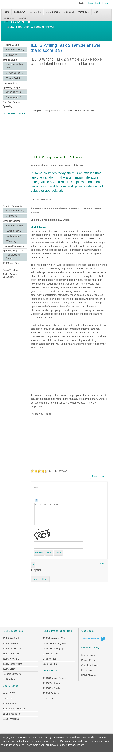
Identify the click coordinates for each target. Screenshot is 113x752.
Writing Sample (11, 60)
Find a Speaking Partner (14, 256)
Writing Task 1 (14, 231)
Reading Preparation (13, 206)
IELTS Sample (52, 12)
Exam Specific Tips (12, 714)
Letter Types (49, 698)
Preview (39, 552)
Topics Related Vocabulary (10, 275)
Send (49, 552)
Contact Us (9, 18)
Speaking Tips (50, 664)
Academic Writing (14, 225)
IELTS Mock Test (11, 263)
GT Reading (12, 55)
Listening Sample (11, 83)
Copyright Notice (89, 665)
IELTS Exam (35, 12)
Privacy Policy (88, 660)
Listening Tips (49, 659)
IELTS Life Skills (51, 693)
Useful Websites (11, 719)
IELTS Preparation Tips (54, 638)
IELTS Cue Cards (51, 688)
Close (45, 579)
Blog (96, 12)
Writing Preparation (12, 221)
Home (6, 12)
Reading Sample (11, 45)
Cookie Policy (88, 655)
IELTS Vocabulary (51, 683)
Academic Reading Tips (54, 643)
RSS (103, 564)
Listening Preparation (13, 246)
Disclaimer (86, 670)
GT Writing (11, 241)
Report (36, 579)
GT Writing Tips (50, 653)
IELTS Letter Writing (12, 664)
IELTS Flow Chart (11, 653)
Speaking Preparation (13, 250)
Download (69, 12)
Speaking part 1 (13, 92)
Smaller (105, 3)
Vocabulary (83, 12)
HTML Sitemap (88, 675)
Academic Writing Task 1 (14, 66)
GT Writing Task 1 (14, 73)
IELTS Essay (9, 669)
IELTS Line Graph (11, 643)
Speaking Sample (11, 87)
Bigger (90, 3)
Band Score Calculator (14, 708)
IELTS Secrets (10, 703)
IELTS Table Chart (12, 648)
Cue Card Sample (11, 102)
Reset (97, 3)
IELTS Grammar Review (54, 678)
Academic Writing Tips (53, 648)
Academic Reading (15, 49)
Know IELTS (9, 693)
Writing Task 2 (13, 78)
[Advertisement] (15, 159)
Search (22, 18)
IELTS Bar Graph (11, 638)
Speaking (7, 106)
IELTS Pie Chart (11, 659)
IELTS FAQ (19, 12)
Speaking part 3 (13, 97)
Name (36, 487)
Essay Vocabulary (11, 270)
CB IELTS (8, 698)
